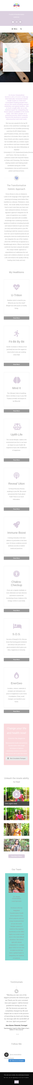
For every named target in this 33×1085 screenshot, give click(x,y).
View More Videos (16, 856)
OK (16, 1082)
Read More (16, 318)
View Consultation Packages (18, 758)
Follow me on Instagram (18, 1060)
